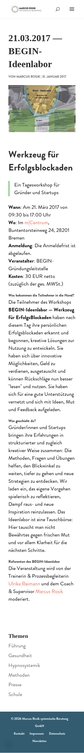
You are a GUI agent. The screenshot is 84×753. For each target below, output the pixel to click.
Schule (15, 694)
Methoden (19, 675)
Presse (14, 684)
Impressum (37, 733)
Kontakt (19, 733)
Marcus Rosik (28, 76)
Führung (17, 645)
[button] (8, 744)
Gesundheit (20, 655)
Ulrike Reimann (24, 583)
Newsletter (39, 741)
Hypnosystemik (24, 665)
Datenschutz (57, 733)
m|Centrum (36, 222)
